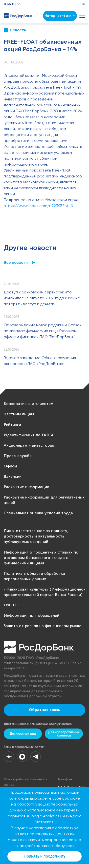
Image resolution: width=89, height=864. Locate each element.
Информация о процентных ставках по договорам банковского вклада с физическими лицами (41, 557)
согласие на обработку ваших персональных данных (44, 804)
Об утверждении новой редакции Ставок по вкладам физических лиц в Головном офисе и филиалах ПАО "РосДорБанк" (43, 331)
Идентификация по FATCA (29, 435)
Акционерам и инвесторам (29, 445)
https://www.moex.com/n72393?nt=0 (38, 205)
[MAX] (22, 756)
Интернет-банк (57, 16)
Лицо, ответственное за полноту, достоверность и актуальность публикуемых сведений (36, 536)
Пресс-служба (18, 456)
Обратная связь (44, 710)
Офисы (10, 466)
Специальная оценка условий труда (38, 513)
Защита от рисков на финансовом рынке (42, 626)
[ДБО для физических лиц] (23, 734)
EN (83, 4)
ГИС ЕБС (12, 605)
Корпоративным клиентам (28, 404)
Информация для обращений (31, 616)
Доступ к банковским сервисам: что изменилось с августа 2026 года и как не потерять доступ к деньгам (42, 298)
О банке (10, 4)
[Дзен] (9, 756)
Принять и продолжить (45, 856)
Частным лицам (19, 414)
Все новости (16, 262)
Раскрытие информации (26, 487)
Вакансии (13, 477)
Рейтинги (12, 425)
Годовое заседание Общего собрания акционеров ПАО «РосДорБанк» (40, 360)
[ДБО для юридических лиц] (64, 734)
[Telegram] (35, 756)
